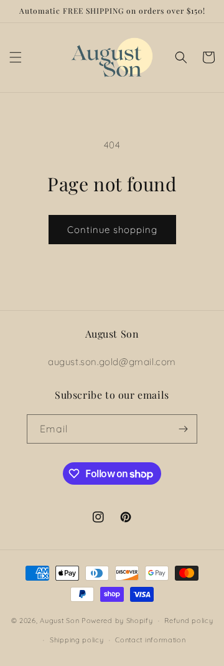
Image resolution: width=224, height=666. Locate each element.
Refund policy (188, 620)
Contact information (150, 639)
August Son (59, 620)
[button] (15, 57)
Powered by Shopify (117, 620)
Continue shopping (112, 229)
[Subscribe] (183, 429)
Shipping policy (77, 639)
